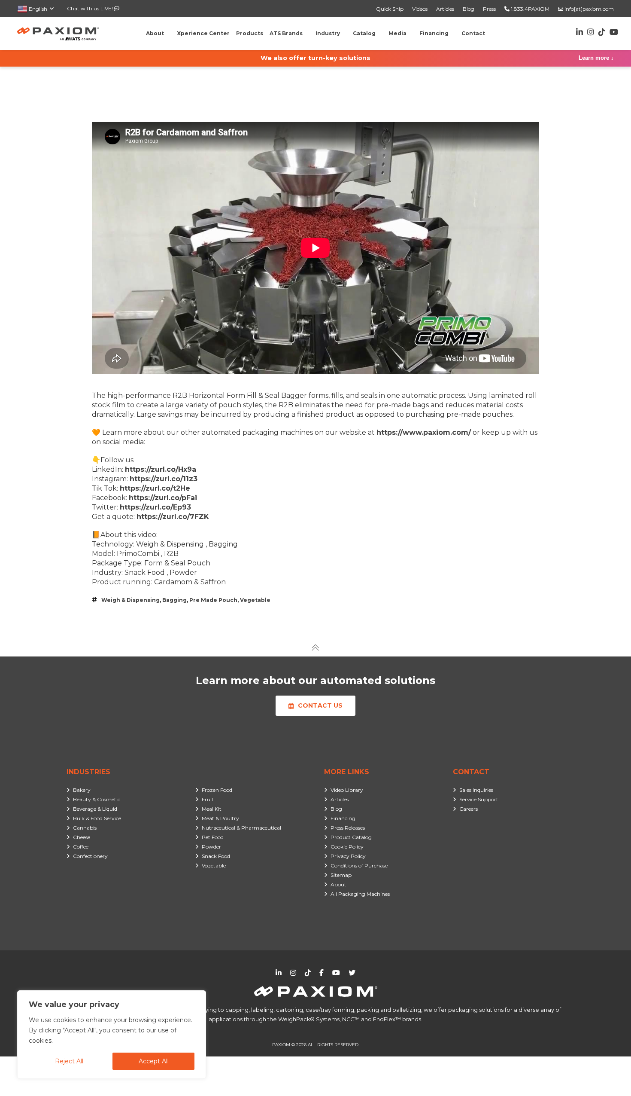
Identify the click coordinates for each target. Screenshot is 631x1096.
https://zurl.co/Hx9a (160, 469)
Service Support (478, 799)
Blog (468, 9)
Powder (211, 846)
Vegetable (255, 600)
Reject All (69, 1061)
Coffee (80, 846)
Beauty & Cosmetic (96, 799)
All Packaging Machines (360, 894)
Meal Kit (211, 809)
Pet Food (213, 837)
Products (249, 33)
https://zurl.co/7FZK (173, 517)
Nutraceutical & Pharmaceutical (241, 827)
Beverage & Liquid (95, 809)
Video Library (347, 790)
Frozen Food (217, 790)
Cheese (81, 837)
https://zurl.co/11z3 (163, 479)
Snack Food (216, 856)
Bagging (174, 600)
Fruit (208, 799)
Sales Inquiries (476, 790)
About (338, 884)
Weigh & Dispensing (130, 600)
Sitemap (341, 875)
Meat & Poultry (220, 818)
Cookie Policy (347, 846)
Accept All (154, 1061)
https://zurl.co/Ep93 (155, 507)
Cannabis (85, 827)
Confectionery (90, 856)
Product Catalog (351, 837)
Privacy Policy (348, 856)
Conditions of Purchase (359, 865)
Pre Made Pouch (213, 600)
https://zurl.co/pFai (163, 498)
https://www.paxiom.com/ (423, 432)
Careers (468, 809)
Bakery (82, 790)
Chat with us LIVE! (90, 8)
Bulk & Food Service (97, 818)
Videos (420, 9)
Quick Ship (389, 9)
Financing (343, 818)
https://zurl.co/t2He (155, 488)
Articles (445, 9)
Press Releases (348, 827)
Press (489, 9)
